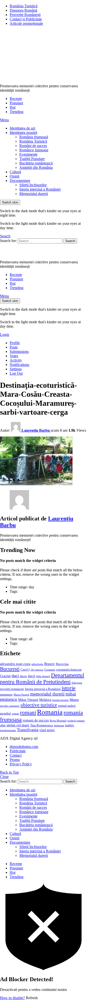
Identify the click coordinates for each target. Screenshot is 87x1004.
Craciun (5, 676)
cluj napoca (36, 669)
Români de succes (33, 146)
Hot (12, 107)
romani (28, 712)
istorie (68, 688)
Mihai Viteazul (28, 700)
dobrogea (77, 682)
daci (15, 675)
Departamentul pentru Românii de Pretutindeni (42, 678)
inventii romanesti (12, 689)
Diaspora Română (23, 10)
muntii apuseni (60, 700)
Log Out (16, 373)
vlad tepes (47, 730)
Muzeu (74, 700)
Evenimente (28, 154)
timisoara (59, 725)
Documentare (20, 180)
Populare (16, 103)
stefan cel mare (18, 725)
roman (15, 713)
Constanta (49, 669)
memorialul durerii (47, 693)
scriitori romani (76, 720)
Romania (50, 712)
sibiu (3, 725)
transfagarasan (8, 730)
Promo (15, 760)
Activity (16, 360)
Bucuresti (10, 669)
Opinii (14, 176)
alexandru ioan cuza (15, 664)
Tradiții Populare (32, 159)
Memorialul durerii (33, 194)
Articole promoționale (26, 23)
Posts (14, 347)
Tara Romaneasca (41, 725)
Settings (16, 369)
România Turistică (23, 6)
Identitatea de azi (22, 128)
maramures (6, 694)
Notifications (19, 365)
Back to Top (9, 772)
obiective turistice (39, 705)
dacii (31, 676)
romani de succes (36, 720)
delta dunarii (43, 676)
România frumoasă (33, 137)
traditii (69, 725)
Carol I (25, 669)
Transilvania (27, 729)
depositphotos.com (24, 747)
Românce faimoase (33, 150)
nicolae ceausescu (10, 705)
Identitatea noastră (23, 132)
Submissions (19, 351)
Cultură (15, 172)
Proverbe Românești (25, 15)
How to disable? (12, 998)
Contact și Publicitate (26, 19)
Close (4, 777)
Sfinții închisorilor (33, 185)
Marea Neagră (21, 694)
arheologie (37, 664)
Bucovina (62, 664)
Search (70, 241)
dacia (23, 676)
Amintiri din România (36, 167)
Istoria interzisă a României (40, 189)
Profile (15, 343)
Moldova (45, 700)
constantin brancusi (69, 669)
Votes (14, 356)
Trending (16, 112)
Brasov (49, 664)
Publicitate (18, 751)
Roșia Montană (58, 720)
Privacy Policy (21, 764)
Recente (16, 99)
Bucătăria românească (36, 163)
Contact (16, 755)
